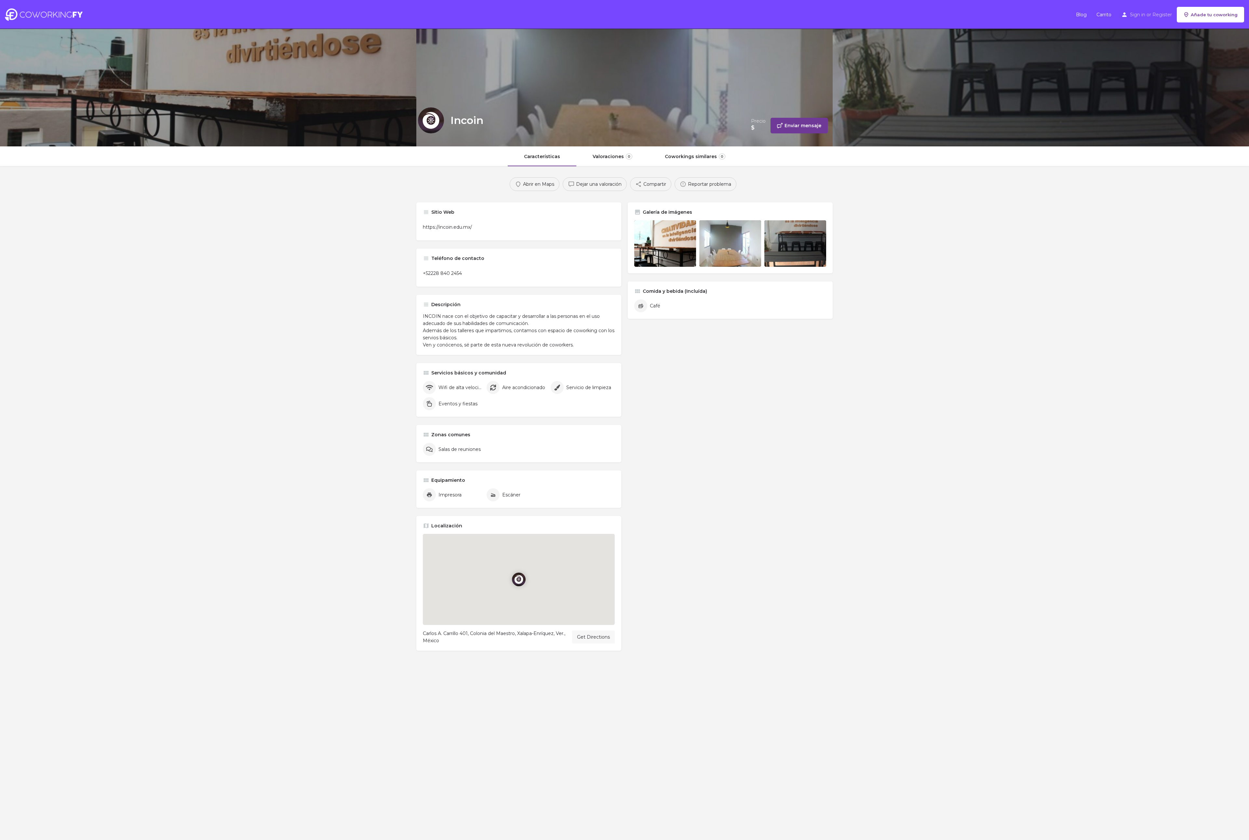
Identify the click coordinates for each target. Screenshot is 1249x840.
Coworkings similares (694, 156)
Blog (1081, 15)
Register (1162, 15)
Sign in (1137, 15)
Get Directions (593, 637)
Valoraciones (611, 156)
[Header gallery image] (208, 73)
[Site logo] (45, 14)
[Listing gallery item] (665, 243)
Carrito (1103, 15)
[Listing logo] (431, 120)
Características (542, 156)
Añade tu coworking (1214, 14)
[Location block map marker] (519, 579)
